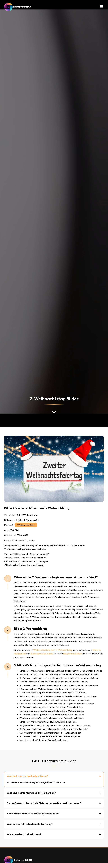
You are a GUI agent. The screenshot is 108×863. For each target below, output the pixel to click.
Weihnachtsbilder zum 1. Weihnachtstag (52, 650)
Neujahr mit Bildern (72, 653)
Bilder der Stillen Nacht (41, 653)
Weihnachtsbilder (26, 525)
